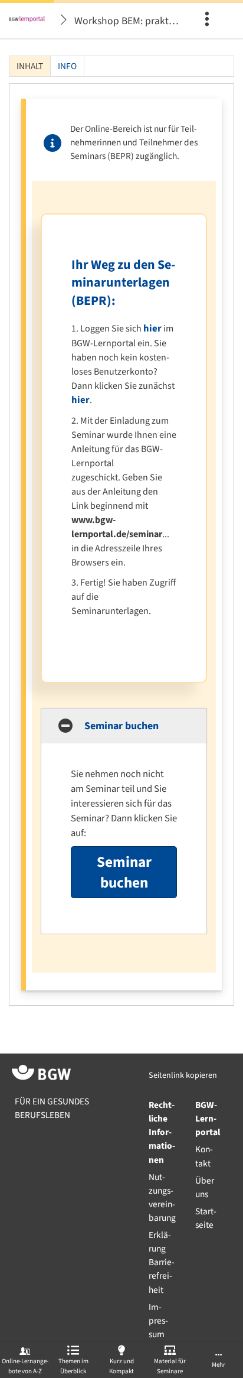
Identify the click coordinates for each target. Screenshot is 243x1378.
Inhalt (26, 68)
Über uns (204, 1187)
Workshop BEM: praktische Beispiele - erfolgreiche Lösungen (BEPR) (128, 21)
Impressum (158, 1321)
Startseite (205, 1218)
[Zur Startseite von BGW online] (41, 1074)
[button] (123, 725)
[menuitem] (210, 20)
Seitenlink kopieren (183, 1075)
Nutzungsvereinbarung (162, 1197)
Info (67, 66)
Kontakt (204, 1156)
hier (152, 328)
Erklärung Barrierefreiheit (162, 1262)
